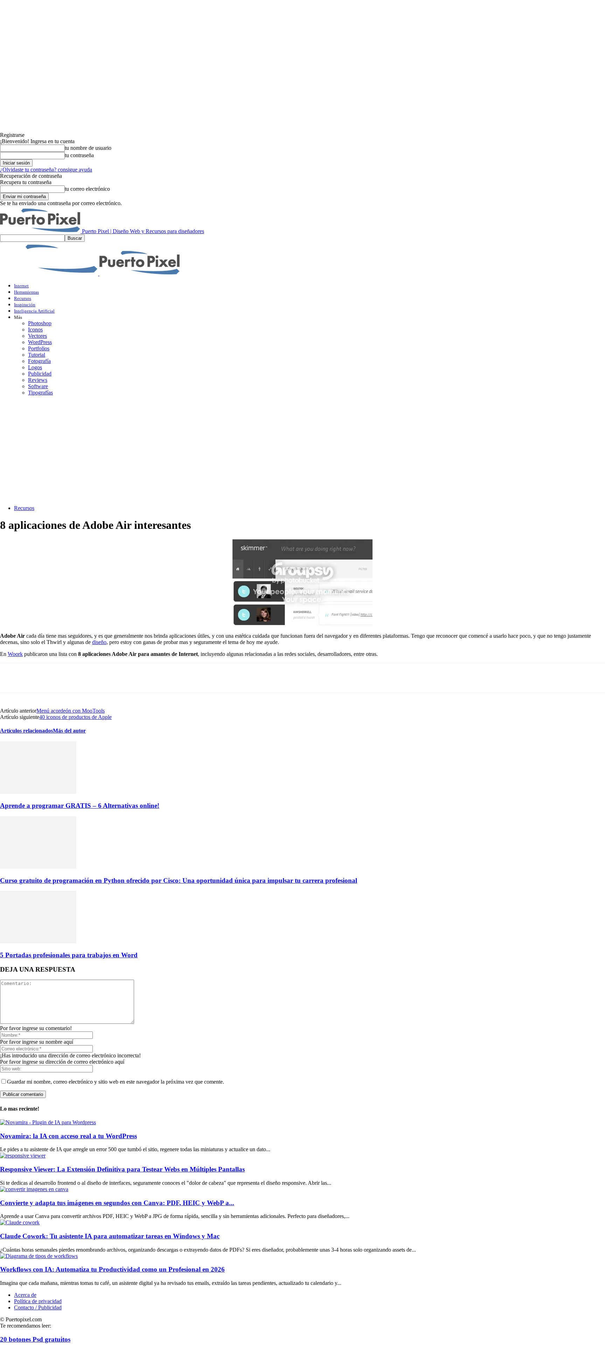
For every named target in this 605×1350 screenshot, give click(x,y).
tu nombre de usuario (88, 148)
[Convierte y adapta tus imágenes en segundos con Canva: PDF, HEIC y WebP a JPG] (34, 1189)
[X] (36, 678)
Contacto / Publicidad (38, 1307)
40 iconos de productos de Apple (75, 717)
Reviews (37, 380)
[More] (137, 678)
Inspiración (24, 304)
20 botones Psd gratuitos (35, 1339)
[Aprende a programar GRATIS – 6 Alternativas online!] (38, 792)
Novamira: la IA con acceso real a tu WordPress (68, 1136)
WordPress (40, 342)
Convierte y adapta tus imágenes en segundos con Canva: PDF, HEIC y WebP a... (117, 1202)
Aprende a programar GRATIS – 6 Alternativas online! (79, 805)
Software (38, 386)
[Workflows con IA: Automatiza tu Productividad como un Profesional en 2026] (39, 1256)
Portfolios (38, 348)
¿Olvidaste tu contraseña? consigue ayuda (46, 170)
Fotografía (39, 361)
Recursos (22, 298)
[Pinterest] (62, 678)
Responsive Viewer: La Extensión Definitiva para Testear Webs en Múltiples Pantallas (122, 1169)
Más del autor (69, 731)
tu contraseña (79, 155)
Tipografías (40, 393)
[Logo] (49, 274)
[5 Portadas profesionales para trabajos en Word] (38, 941)
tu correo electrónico (87, 189)
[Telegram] (112, 678)
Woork (15, 654)
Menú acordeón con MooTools (70, 711)
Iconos (35, 330)
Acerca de (25, 1295)
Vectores (37, 336)
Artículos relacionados (26, 731)
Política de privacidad (38, 1301)
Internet (21, 285)
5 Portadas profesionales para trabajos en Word (69, 955)
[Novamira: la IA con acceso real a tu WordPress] (48, 1122)
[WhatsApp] (87, 678)
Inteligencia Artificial (34, 311)
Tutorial (36, 355)
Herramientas (26, 292)
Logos (35, 367)
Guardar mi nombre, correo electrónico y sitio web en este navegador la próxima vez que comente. (115, 1082)
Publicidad (39, 374)
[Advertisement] (302, 450)
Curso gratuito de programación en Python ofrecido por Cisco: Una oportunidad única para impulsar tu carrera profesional (178, 880)
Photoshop (39, 323)
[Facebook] (11, 678)
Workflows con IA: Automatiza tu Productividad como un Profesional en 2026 (112, 1269)
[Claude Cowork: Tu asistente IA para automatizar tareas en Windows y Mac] (20, 1222)
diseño (99, 642)
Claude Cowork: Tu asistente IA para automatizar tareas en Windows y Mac (110, 1236)
